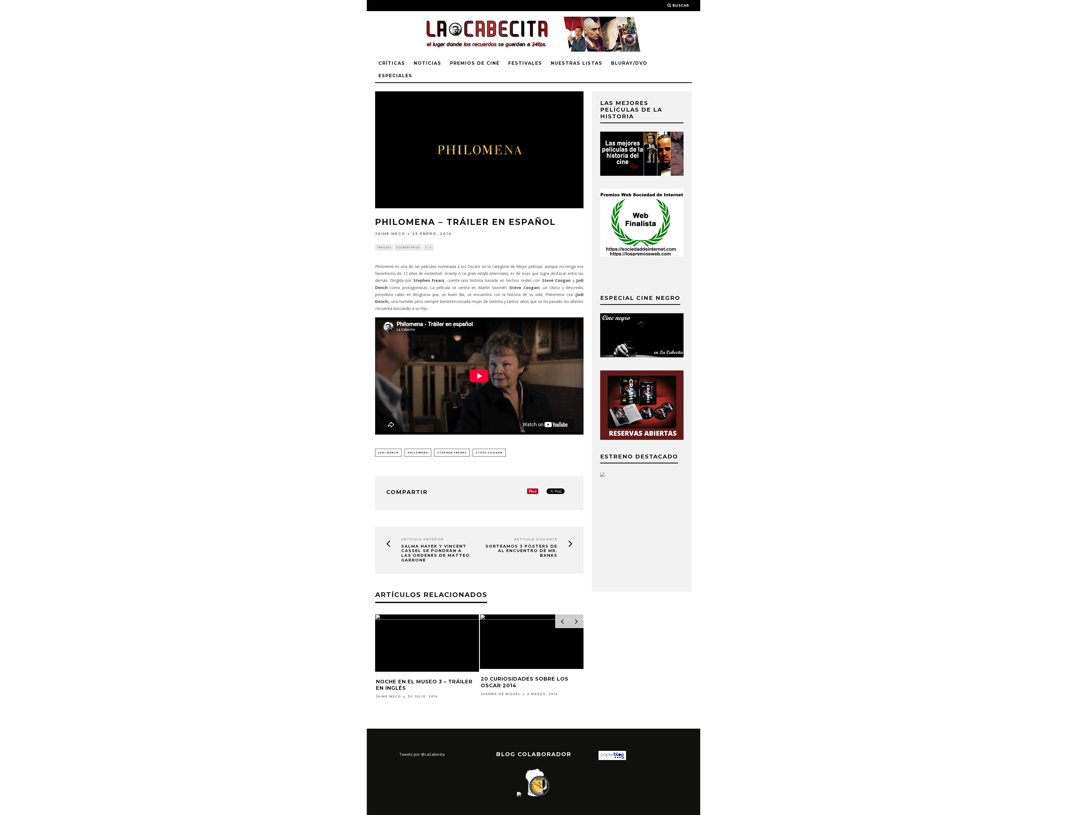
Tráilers (384, 247)
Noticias (427, 63)
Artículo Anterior (422, 539)
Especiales (395, 75)
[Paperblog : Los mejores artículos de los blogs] (612, 758)
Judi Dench (388, 452)
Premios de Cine (475, 63)
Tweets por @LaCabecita (422, 754)
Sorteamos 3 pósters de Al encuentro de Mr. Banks (521, 551)
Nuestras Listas (576, 63)
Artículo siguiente (535, 539)
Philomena (418, 452)
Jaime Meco (390, 233)
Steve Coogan (489, 452)
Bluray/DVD (629, 63)
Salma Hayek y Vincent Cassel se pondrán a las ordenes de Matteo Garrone (435, 553)
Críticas (391, 63)
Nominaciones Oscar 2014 (522, 679)
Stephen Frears (452, 452)
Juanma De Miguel (500, 688)
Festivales (525, 63)
